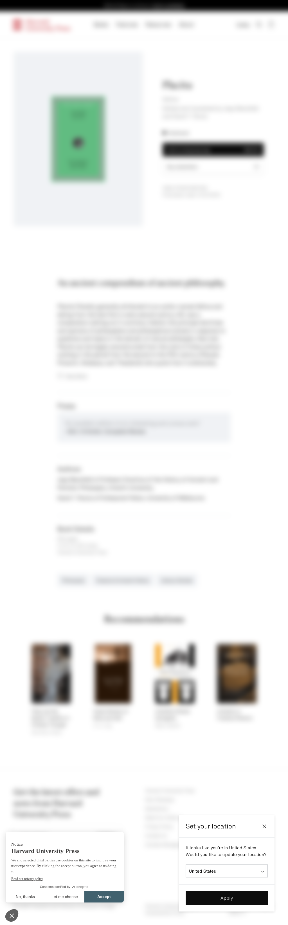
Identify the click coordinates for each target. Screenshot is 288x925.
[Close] (264, 826)
